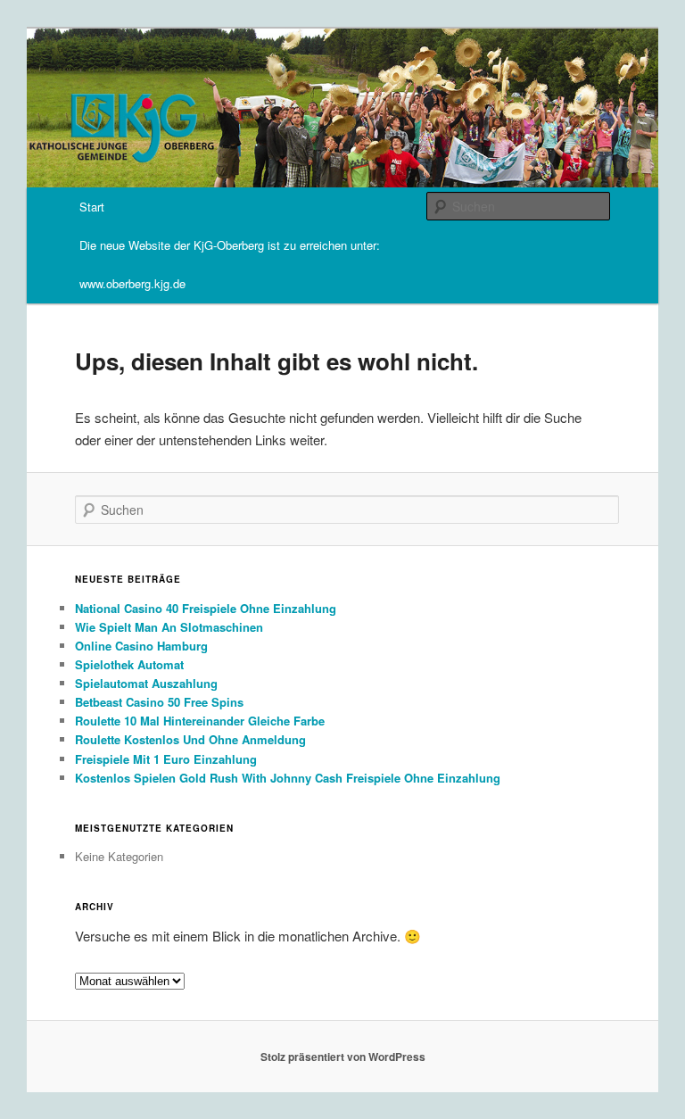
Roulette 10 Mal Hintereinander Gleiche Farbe (200, 720)
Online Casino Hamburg (141, 645)
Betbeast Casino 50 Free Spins (159, 701)
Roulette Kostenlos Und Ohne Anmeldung (190, 739)
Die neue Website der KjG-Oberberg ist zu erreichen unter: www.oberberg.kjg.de (229, 264)
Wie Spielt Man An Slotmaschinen (169, 626)
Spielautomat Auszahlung (146, 683)
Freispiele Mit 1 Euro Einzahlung (166, 758)
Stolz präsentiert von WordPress (342, 1057)
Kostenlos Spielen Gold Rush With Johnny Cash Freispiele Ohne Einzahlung (287, 777)
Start (91, 206)
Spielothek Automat (129, 664)
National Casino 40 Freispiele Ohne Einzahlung (205, 608)
